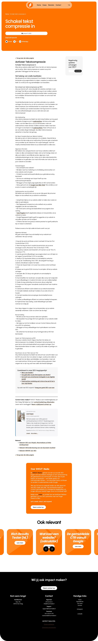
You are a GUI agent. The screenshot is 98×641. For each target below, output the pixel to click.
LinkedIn (28, 433)
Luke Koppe (29, 414)
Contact (58, 5)
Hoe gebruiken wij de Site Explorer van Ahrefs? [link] (36, 375)
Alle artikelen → (34, 433)
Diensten (51, 5)
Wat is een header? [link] (27, 372)
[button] (8, 41)
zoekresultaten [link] (38, 128)
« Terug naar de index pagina (24, 58)
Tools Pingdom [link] (20, 213)
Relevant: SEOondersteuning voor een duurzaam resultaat (37, 448)
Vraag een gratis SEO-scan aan (44, 387)
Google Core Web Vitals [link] (37, 185)
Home (39, 5)
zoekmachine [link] (37, 121)
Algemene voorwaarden (49, 627)
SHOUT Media (37, 473)
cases (40, 494)
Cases (44, 5)
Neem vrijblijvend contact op (41, 404)
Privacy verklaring (49, 624)
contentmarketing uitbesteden (44, 402)
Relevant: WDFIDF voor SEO (27, 451)
